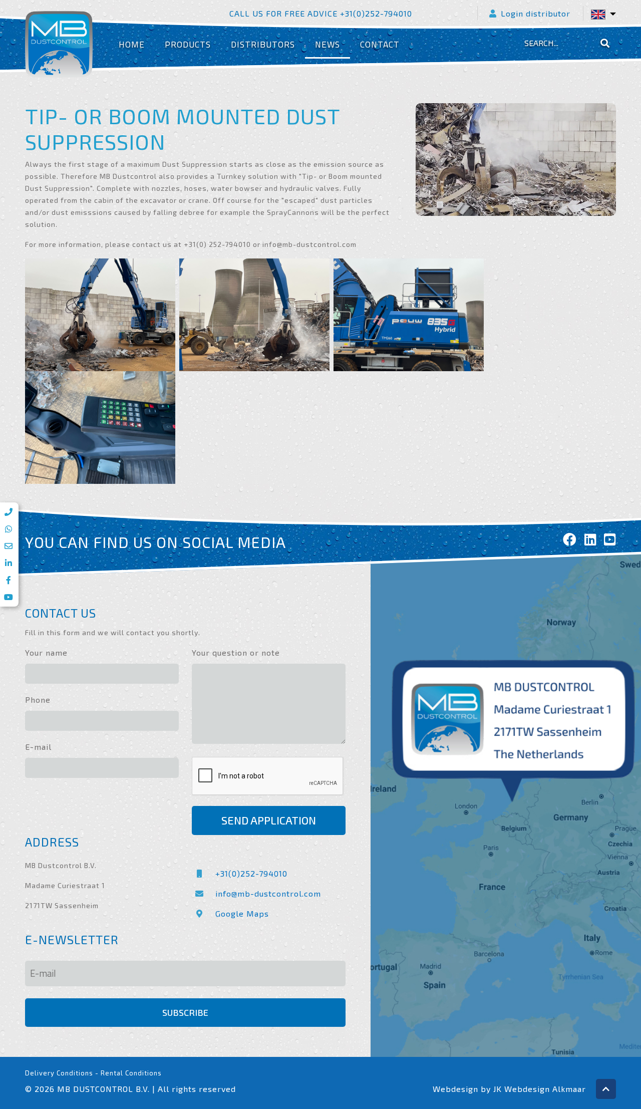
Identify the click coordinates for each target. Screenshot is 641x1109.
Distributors (263, 44)
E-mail (38, 746)
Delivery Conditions (59, 1073)
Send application (268, 820)
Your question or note (236, 652)
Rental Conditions (131, 1073)
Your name (46, 652)
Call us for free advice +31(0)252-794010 (320, 13)
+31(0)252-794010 (251, 873)
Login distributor (535, 13)
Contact (380, 44)
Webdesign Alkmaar (545, 1088)
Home (132, 44)
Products (188, 44)
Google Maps (242, 913)
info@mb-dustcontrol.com (268, 893)
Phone (38, 699)
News (327, 44)
